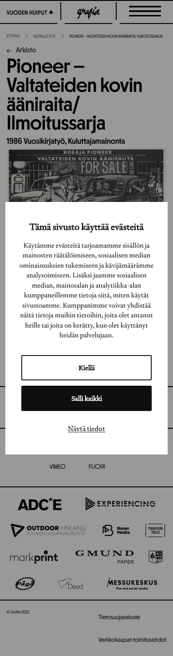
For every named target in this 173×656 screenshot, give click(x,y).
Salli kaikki (86, 398)
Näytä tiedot (86, 428)
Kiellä (87, 367)
